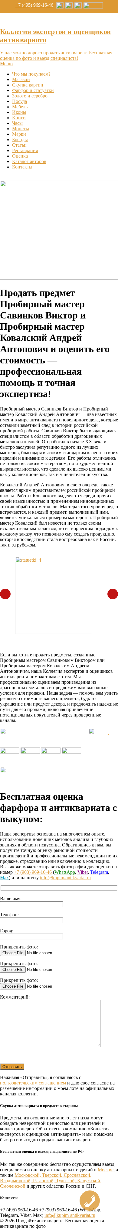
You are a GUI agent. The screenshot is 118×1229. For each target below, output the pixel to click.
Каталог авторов (29, 161)
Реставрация (25, 150)
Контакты (22, 166)
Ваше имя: (10, 898)
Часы (17, 123)
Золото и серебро (30, 95)
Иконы (19, 112)
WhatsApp (64, 872)
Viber (82, 872)
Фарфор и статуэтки (33, 90)
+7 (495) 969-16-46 (34, 5)
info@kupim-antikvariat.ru (65, 877)
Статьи (19, 145)
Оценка (20, 155)
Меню (6, 63)
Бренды (20, 139)
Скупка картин (27, 84)
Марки (19, 134)
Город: (6, 930)
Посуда (19, 101)
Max (4, 877)
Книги (19, 117)
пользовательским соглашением (33, 1082)
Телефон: (9, 914)
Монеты (20, 128)
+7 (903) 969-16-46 (33, 872)
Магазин (21, 79)
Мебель (20, 106)
